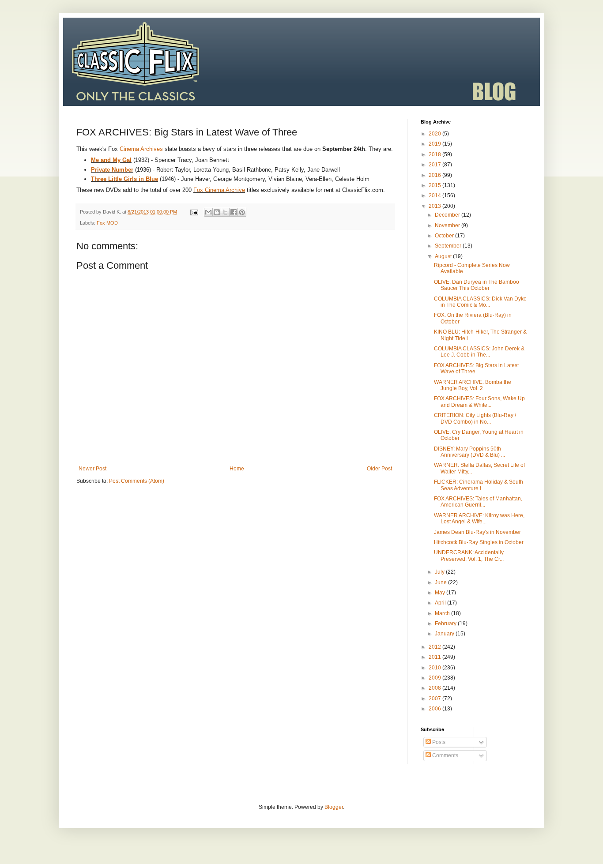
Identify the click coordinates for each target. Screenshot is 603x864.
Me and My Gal (111, 160)
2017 (435, 165)
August (444, 256)
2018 (435, 154)
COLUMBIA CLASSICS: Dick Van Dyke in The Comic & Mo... (480, 302)
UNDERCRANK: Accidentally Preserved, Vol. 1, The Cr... (469, 555)
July (440, 572)
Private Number (112, 169)
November (448, 225)
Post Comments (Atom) (136, 481)
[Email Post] (194, 211)
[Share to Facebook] (233, 212)
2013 (435, 206)
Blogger (333, 807)
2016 (435, 175)
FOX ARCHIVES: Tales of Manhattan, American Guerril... (478, 502)
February (446, 623)
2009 (435, 678)
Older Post (379, 469)
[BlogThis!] (216, 212)
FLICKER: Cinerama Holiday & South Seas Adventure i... (478, 485)
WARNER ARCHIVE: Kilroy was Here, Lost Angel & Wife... (479, 518)
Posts (438, 742)
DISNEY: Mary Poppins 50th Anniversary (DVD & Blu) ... (469, 452)
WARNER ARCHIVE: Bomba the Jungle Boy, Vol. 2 (472, 385)
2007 (435, 698)
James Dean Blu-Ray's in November (477, 532)
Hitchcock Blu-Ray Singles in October (479, 542)
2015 (435, 185)
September (449, 246)
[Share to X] (225, 212)
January (445, 634)
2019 (435, 144)
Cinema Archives (141, 149)
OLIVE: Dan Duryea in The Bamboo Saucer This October (476, 285)
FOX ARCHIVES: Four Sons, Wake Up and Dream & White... (479, 401)
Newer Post (92, 469)
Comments (444, 755)
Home (237, 469)
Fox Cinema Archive (219, 190)
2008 (435, 688)
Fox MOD (107, 222)
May (440, 593)
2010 (435, 668)
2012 (435, 647)
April (441, 603)
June (441, 582)
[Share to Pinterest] (241, 212)
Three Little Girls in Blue (124, 179)
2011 (435, 657)
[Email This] (208, 212)
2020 (435, 134)
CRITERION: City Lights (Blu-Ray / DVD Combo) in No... (475, 418)
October (445, 236)
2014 (435, 195)
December (448, 215)
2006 (435, 709)
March (443, 613)
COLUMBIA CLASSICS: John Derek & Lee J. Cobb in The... (479, 352)
